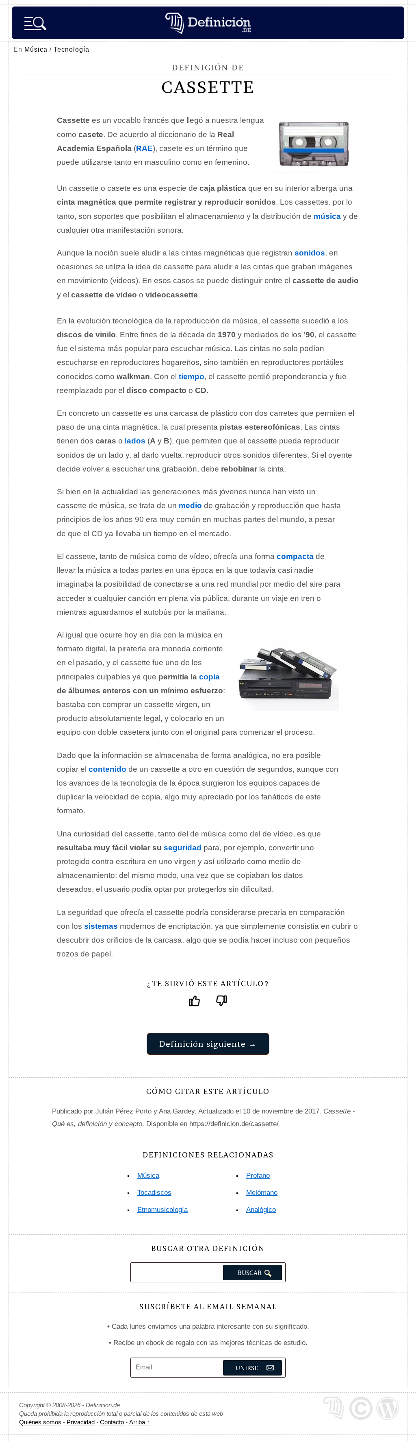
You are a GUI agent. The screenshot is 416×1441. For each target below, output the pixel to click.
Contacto (112, 1422)
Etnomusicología (162, 1210)
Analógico (261, 1210)
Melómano (261, 1192)
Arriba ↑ (139, 1422)
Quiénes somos (40, 1422)
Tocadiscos (154, 1192)
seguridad (183, 847)
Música (36, 49)
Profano (258, 1175)
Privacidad (81, 1422)
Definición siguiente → (208, 1044)
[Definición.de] (208, 23)
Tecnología (71, 49)
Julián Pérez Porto (123, 1111)
